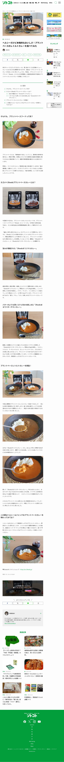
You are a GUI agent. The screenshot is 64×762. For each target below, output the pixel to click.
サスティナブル (37, 54)
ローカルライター (16, 54)
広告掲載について (28, 749)
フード (29, 54)
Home (4, 11)
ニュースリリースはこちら (18, 749)
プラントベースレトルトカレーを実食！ (17, 100)
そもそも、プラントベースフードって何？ (18, 89)
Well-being (44, 3)
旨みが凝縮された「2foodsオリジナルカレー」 (20, 93)
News (32, 746)
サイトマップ (54, 749)
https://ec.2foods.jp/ (26, 569)
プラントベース (7, 54)
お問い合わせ (10, 749)
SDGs (50, 3)
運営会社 (48, 749)
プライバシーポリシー (41, 749)
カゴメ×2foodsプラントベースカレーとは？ (18, 91)
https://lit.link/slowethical (10, 623)
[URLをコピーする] (38, 59)
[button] (7, 59)
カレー (24, 54)
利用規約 (34, 749)
